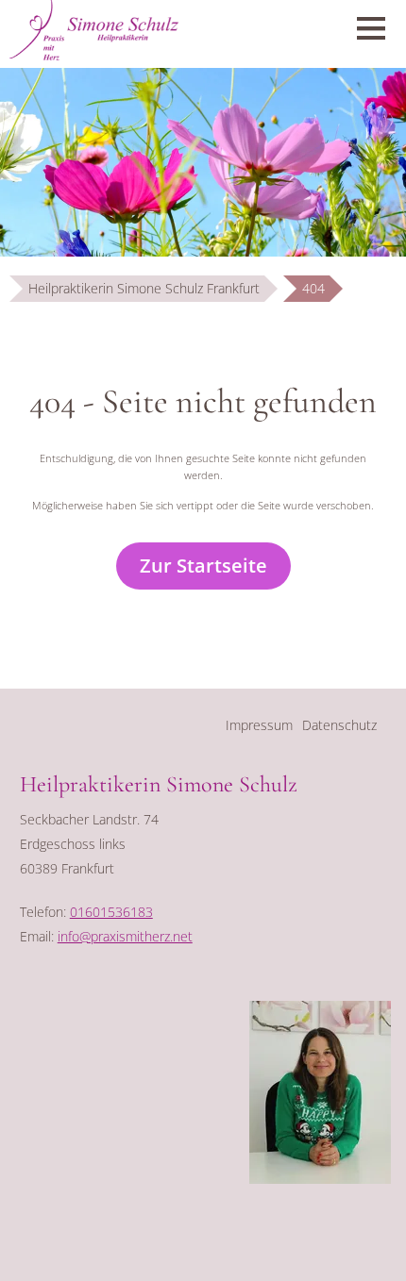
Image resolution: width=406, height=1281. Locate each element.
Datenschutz (339, 725)
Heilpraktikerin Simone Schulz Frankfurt (144, 288)
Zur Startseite (203, 565)
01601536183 (111, 912)
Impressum (259, 725)
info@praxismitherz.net (125, 936)
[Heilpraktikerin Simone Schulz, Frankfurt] (320, 1179)
